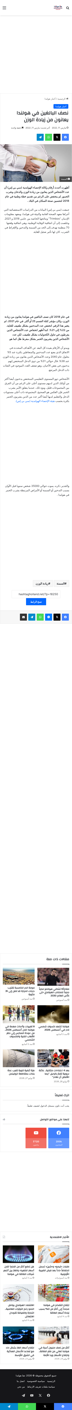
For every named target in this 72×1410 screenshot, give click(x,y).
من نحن (21, 1386)
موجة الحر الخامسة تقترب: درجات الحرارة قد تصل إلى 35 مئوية (20, 991)
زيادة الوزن (42, 583)
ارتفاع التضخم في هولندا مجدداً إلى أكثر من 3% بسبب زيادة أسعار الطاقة (54, 1309)
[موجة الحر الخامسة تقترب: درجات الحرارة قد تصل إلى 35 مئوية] (19, 976)
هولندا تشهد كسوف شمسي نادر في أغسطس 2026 (53, 1028)
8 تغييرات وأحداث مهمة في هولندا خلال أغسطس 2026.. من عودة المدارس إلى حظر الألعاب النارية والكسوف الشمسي (20, 1033)
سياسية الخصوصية (36, 1381)
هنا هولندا (20, 1375)
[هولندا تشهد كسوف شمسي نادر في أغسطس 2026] (53, 1014)
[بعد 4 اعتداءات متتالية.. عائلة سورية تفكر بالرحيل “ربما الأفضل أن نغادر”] (53, 1058)
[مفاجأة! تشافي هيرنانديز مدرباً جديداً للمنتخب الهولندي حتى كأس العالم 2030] (53, 977)
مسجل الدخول (47, 1105)
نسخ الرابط (36, 601)
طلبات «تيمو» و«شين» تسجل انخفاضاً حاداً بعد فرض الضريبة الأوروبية (54, 1270)
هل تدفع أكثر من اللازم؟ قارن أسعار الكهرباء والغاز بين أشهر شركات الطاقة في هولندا (18, 1270)
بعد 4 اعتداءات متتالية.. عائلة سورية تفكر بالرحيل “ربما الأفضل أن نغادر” (54, 1073)
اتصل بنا (21, 1381)
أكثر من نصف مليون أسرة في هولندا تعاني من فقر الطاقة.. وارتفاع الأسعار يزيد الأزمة (54, 1351)
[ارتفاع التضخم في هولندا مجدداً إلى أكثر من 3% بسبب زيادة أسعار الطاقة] (53, 1293)
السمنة (61, 583)
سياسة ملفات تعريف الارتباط (41, 1386)
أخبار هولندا (50, 98)
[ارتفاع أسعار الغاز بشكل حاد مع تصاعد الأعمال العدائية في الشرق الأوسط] (18, 1335)
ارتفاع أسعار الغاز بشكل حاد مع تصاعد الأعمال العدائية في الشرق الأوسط (20, 1351)
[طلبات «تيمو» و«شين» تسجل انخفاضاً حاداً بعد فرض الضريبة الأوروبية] (53, 1254)
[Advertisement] (36, 53)
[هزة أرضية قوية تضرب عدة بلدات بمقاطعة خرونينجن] (19, 1058)
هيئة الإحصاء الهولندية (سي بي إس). (35, 401)
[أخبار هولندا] (58, 7)
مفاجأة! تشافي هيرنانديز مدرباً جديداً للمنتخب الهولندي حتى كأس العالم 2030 (54, 992)
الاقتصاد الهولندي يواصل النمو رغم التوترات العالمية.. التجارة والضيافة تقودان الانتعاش (19, 1311)
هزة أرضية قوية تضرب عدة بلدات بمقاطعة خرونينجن (21, 1072)
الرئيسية (61, 98)
